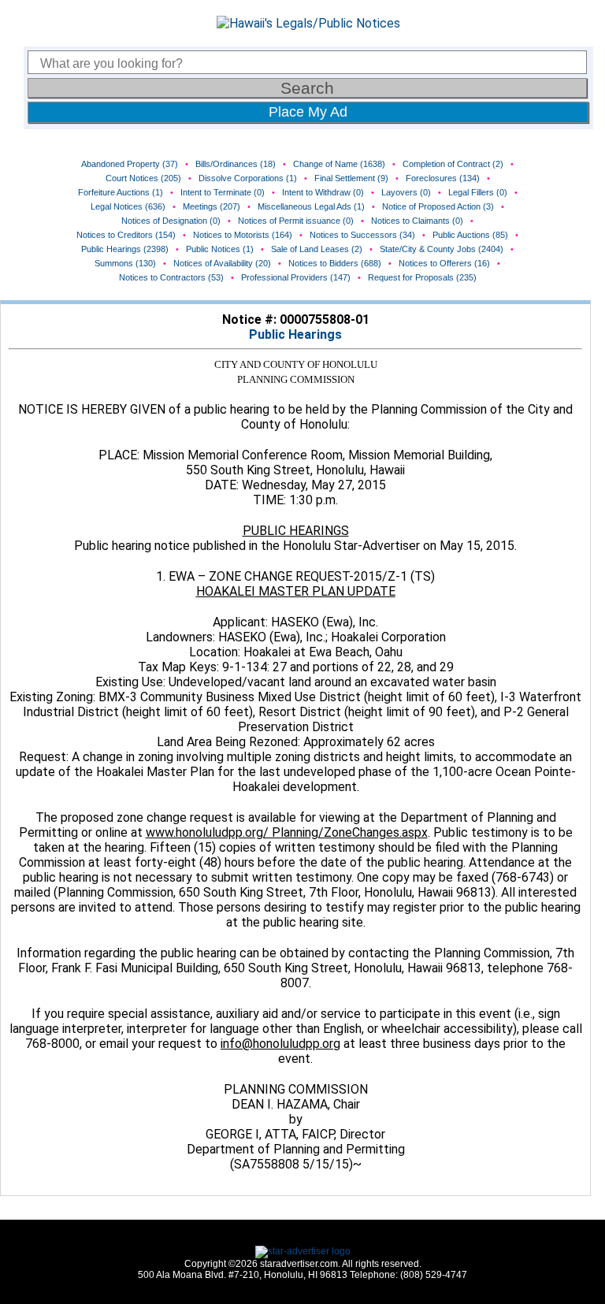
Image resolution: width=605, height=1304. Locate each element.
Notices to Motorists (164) (242, 235)
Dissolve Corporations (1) (248, 178)
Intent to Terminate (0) (222, 192)
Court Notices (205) (143, 178)
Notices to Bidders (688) (334, 263)
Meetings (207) (211, 206)
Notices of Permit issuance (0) (296, 220)
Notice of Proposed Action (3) (438, 206)
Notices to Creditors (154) (126, 235)
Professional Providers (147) (296, 277)
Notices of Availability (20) (222, 263)
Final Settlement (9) (351, 178)
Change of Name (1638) (339, 164)
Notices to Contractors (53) (171, 277)
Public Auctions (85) (470, 235)
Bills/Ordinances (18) (235, 164)
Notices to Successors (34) (362, 235)
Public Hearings (295, 334)
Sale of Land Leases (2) (316, 249)
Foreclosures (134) (443, 178)
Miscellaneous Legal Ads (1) (311, 206)
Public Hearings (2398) (125, 249)
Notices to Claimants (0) (417, 220)
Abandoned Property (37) (129, 164)
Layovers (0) (406, 192)
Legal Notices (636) (128, 206)
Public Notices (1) (220, 249)
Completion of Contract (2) (453, 164)
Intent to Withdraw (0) (323, 192)
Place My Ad (308, 112)
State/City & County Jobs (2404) (441, 249)
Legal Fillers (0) (477, 192)
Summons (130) (125, 263)
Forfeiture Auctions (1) (120, 192)
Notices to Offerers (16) (444, 263)
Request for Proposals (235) (422, 277)
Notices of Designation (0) (171, 220)
